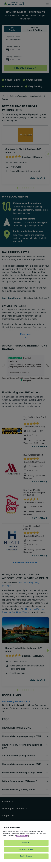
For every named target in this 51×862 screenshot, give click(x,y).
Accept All (26, 843)
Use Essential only (26, 849)
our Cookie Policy (22, 835)
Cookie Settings (26, 856)
